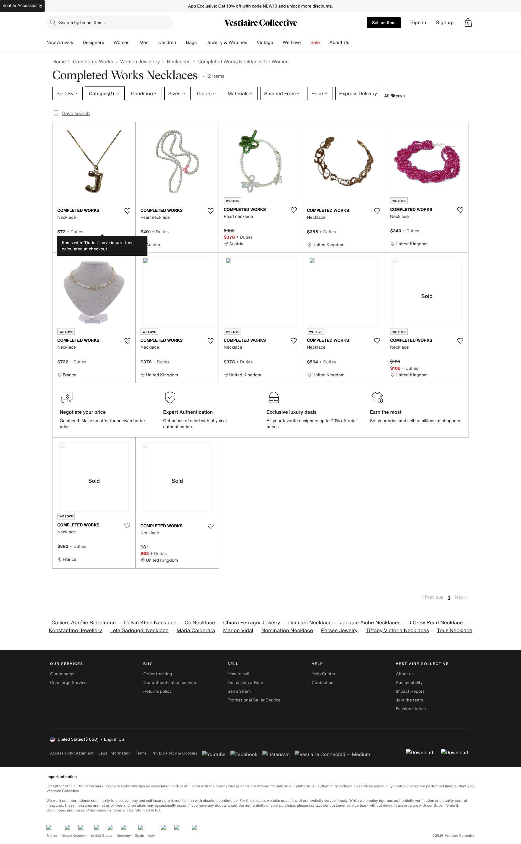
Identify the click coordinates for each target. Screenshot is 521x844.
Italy (151, 835)
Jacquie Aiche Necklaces (370, 622)
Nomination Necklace (287, 630)
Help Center (324, 674)
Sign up (445, 22)
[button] (468, 22)
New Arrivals (59, 42)
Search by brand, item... (82, 22)
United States (101, 835)
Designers (93, 42)
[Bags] (201, 42)
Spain (139, 835)
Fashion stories (411, 709)
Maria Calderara (196, 630)
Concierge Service (68, 682)
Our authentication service (169, 682)
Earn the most (386, 412)
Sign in (418, 22)
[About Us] (354, 42)
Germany (123, 835)
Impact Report (410, 691)
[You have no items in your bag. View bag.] (468, 22)
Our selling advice (245, 682)
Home (59, 61)
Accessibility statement (71, 753)
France (51, 835)
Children (167, 42)
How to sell (238, 674)
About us (405, 674)
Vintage (265, 42)
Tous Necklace (454, 630)
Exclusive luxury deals (292, 412)
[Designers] (108, 42)
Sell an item (384, 22)
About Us (339, 42)
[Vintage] (278, 42)
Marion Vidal (238, 630)
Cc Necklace (200, 622)
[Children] (180, 42)
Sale (315, 42)
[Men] (153, 42)
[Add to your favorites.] (127, 211)
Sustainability (409, 682)
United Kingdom (74, 835)
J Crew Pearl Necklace (436, 622)
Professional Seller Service (253, 700)
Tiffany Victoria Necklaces (397, 630)
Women (122, 42)
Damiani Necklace (310, 622)
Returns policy (157, 691)
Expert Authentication (188, 412)
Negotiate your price (83, 412)
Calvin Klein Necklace (150, 622)
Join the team (409, 700)
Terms (141, 753)
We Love (292, 42)
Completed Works (93, 61)
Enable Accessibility (22, 5)
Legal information (114, 753)
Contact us (322, 682)
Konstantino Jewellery (75, 630)
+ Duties (75, 231)
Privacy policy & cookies (174, 753)
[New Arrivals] (77, 42)
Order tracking (157, 674)
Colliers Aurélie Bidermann (84, 622)
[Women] (134, 42)
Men (144, 42)
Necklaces (178, 61)
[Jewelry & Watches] (251, 42)
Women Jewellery (140, 61)
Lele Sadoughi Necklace (139, 630)
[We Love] (305, 42)
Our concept (62, 674)
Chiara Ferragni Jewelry (251, 622)
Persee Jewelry (339, 630)
